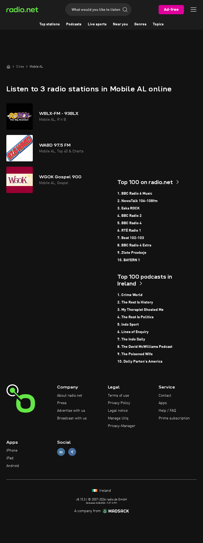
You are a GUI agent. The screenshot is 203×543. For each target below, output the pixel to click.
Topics (158, 24)
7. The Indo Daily (131, 339)
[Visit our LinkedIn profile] (61, 452)
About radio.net (69, 395)
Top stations (49, 24)
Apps (163, 403)
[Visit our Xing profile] (72, 452)
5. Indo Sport (128, 324)
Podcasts (73, 24)
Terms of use (118, 395)
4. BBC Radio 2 (129, 216)
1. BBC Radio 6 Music (134, 193)
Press (62, 403)
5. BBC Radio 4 (129, 223)
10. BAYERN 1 (128, 260)
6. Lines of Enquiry (133, 332)
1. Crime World (129, 295)
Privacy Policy (119, 403)
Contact (165, 395)
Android (12, 466)
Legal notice (118, 411)
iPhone (11, 450)
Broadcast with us (72, 418)
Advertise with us (71, 411)
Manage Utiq (118, 418)
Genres (140, 24)
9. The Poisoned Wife (135, 354)
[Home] (8, 66)
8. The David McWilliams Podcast (144, 347)
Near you (120, 24)
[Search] (125, 9)
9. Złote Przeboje (131, 253)
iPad (9, 458)
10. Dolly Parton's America (139, 361)
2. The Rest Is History (135, 302)
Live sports (97, 24)
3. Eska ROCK (128, 208)
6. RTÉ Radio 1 (129, 230)
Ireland (104, 491)
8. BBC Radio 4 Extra (134, 245)
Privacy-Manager (121, 426)
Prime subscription (174, 418)
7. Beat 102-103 (130, 238)
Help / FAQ (167, 411)
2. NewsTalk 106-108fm (137, 201)
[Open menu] (193, 9)
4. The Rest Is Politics (135, 317)
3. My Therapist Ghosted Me (140, 310)
